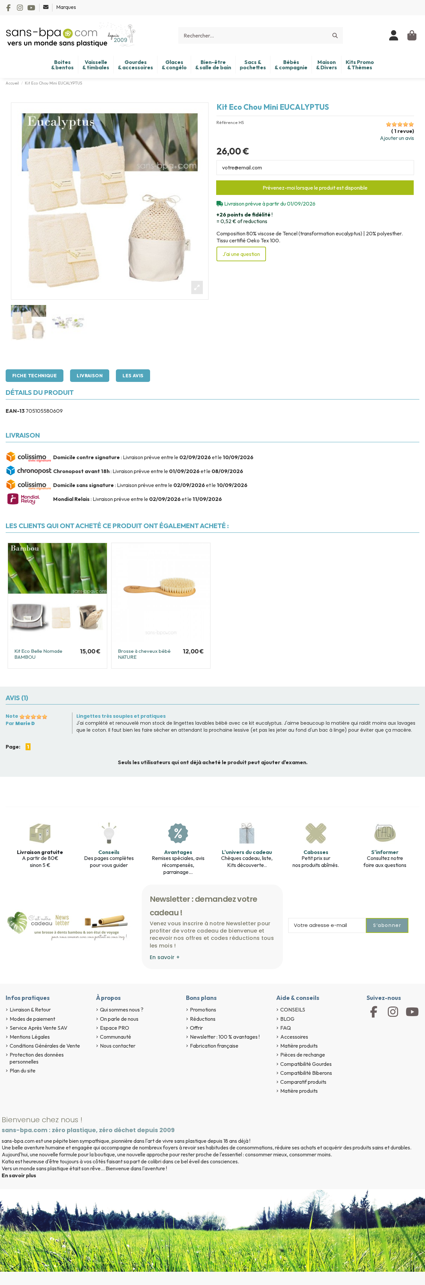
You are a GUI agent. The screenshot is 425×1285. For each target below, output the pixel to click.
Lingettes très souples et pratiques (121, 716)
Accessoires (294, 1036)
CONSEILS (292, 1009)
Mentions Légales (30, 1036)
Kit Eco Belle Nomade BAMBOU (38, 654)
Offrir (196, 1027)
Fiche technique (34, 376)
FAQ (285, 1027)
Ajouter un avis (397, 138)
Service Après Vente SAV (38, 1027)
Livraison (90, 376)
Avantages (178, 852)
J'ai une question (241, 254)
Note (12, 716)
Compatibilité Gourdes (306, 1064)
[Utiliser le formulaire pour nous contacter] (46, 7)
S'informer (384, 852)
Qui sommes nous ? (121, 1009)
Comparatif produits (303, 1081)
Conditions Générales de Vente (45, 1045)
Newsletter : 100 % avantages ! (225, 1036)
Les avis (133, 376)
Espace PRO (114, 1027)
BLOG (287, 1018)
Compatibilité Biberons (306, 1073)
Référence (227, 122)
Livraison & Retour (30, 1009)
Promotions (203, 1009)
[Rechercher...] (335, 35)
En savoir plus (19, 1175)
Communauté (115, 1036)
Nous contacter (117, 1045)
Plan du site (23, 1070)
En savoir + (165, 957)
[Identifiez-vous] (393, 35)
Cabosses (315, 852)
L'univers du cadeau (247, 852)
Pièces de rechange (302, 1054)
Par (20, 723)
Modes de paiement (32, 1018)
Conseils (109, 852)
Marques (66, 7)
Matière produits (299, 1045)
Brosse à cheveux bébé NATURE (144, 654)
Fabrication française (214, 1045)
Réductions (202, 1018)
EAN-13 (15, 410)
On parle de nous (119, 1018)
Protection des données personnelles (37, 1058)
